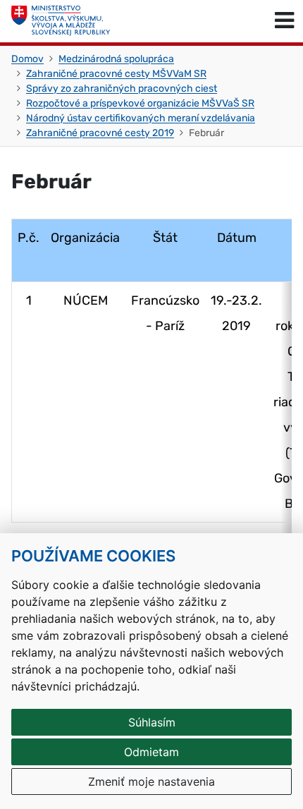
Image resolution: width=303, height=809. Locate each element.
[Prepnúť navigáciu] (284, 21)
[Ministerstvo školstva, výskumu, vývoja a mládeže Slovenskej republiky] (60, 21)
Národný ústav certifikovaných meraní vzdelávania (140, 118)
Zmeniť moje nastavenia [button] (151, 781)
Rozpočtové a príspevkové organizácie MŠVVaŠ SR (140, 103)
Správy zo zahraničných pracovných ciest (121, 89)
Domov (27, 59)
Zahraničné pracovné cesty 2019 (100, 133)
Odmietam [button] (151, 752)
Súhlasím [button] (151, 722)
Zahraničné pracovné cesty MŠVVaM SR (116, 74)
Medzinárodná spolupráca (116, 59)
